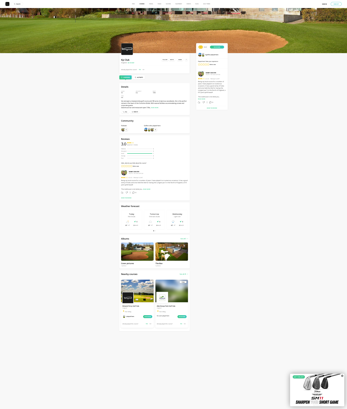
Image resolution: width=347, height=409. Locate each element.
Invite (172, 59)
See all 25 (183, 274)
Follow (165, 59)
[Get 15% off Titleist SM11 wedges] (317, 390)
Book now (147, 316)
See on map (131, 63)
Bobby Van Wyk (134, 171)
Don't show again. (317, 405)
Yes (140, 69)
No (143, 69)
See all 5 (183, 239)
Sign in (324, 4)
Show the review (126, 198)
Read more (154, 107)
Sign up (336, 4)
